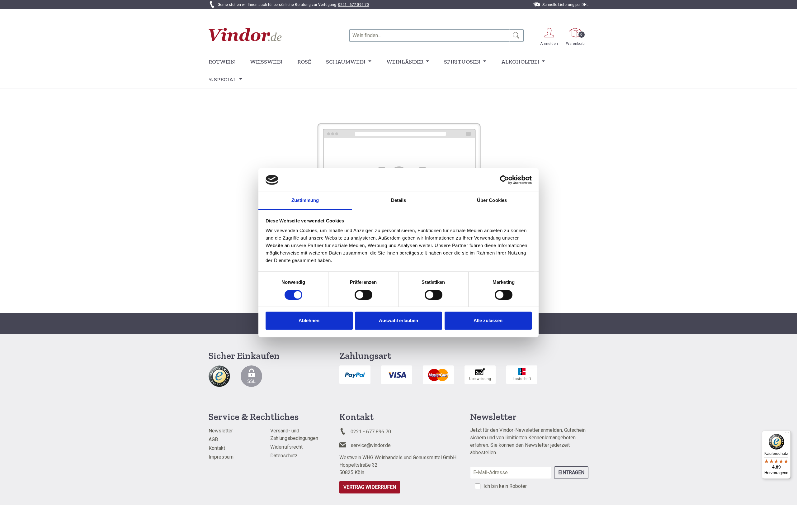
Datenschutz (284, 456)
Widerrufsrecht (286, 447)
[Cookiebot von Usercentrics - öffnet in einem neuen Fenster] (504, 179)
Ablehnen (309, 320)
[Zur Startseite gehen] (245, 34)
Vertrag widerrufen (369, 487)
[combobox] (429, 35)
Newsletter (221, 431)
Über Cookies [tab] (492, 200)
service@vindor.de (371, 445)
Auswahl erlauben (398, 320)
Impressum (221, 457)
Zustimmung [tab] (305, 200)
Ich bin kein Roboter (505, 486)
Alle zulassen (488, 320)
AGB (213, 439)
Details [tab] (398, 200)
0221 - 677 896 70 (353, 4)
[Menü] (787, 434)
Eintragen (571, 472)
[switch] (363, 295)
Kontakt (217, 448)
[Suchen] (516, 35)
